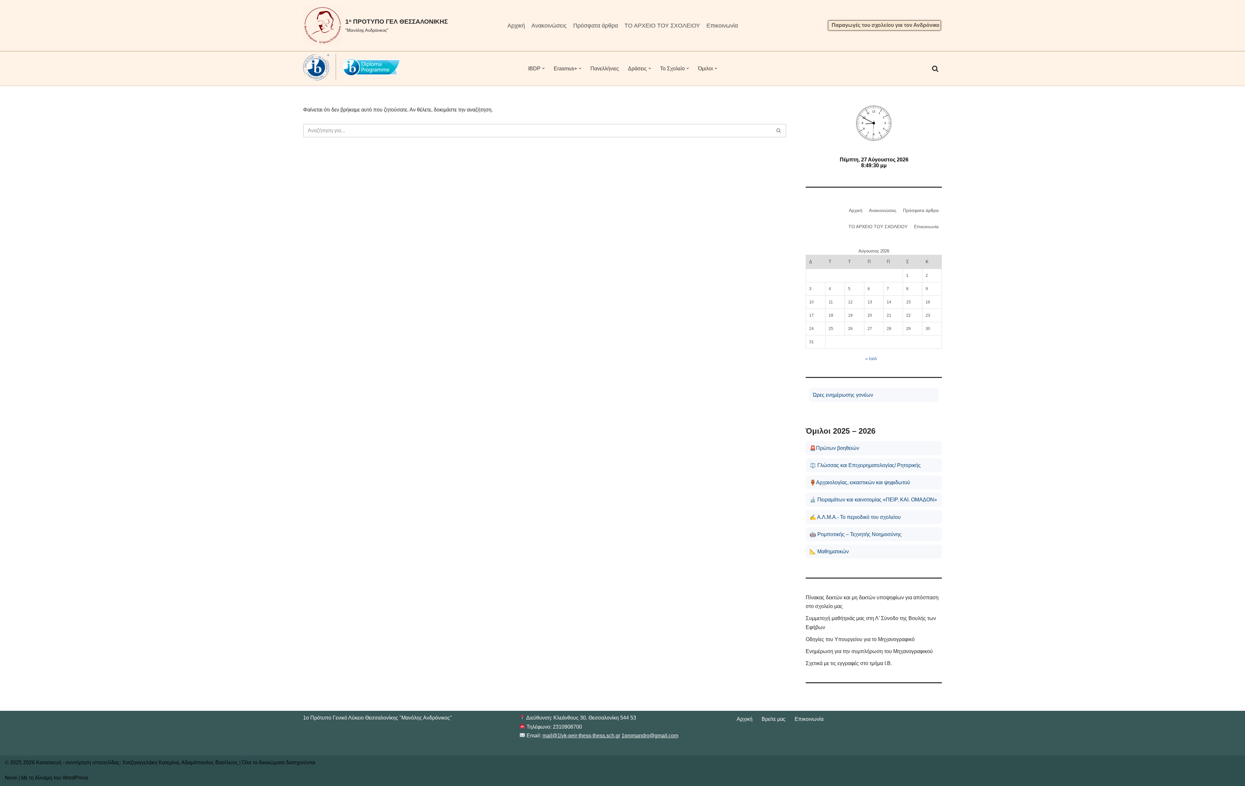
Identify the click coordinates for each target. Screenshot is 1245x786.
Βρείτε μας (774, 719)
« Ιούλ (871, 358)
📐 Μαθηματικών (829, 551)
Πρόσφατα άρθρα (595, 25)
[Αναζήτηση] (935, 68)
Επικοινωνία (722, 25)
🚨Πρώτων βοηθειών (834, 448)
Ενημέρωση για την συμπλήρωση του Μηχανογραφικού (869, 651)
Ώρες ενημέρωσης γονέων (843, 395)
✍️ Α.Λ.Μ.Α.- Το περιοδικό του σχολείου (855, 517)
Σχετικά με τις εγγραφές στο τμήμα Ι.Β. (849, 663)
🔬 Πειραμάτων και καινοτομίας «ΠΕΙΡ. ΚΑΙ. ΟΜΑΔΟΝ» (873, 499)
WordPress (75, 777)
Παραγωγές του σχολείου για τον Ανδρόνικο (886, 25)
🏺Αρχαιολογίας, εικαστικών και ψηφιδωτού (860, 482)
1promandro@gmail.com (650, 735)
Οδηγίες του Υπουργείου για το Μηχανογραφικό (860, 639)
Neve (11, 777)
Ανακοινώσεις (549, 25)
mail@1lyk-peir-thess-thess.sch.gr (581, 735)
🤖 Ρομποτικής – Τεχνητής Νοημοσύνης (856, 534)
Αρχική (516, 25)
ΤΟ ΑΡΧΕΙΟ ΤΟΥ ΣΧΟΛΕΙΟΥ (662, 25)
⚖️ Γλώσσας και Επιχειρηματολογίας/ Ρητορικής (865, 465)
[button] (543, 68)
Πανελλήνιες (604, 68)
